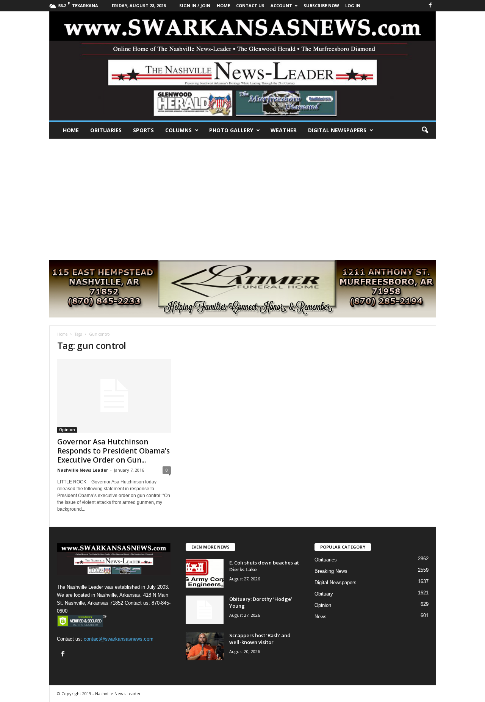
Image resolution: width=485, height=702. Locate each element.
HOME (223, 5)
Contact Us (250, 5)
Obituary (323, 594)
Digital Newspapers (337, 130)
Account (281, 5)
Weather (284, 130)
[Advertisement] (242, 195)
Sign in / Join (194, 5)
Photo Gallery (231, 130)
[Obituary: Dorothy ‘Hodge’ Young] (205, 610)
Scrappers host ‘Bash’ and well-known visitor (260, 639)
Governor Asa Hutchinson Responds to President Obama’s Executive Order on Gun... (113, 451)
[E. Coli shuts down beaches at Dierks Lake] (205, 573)
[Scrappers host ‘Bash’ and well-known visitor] (205, 646)
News (320, 616)
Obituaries (106, 130)
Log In (352, 5)
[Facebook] (430, 5)
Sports (143, 130)
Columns (178, 130)
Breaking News (330, 571)
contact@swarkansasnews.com (118, 639)
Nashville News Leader (82, 470)
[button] (424, 130)
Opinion (67, 429)
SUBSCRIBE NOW (321, 5)
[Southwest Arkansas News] (242, 65)
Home (71, 130)
